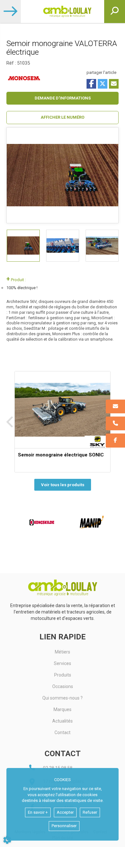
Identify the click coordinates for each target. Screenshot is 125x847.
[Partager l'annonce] (114, 84)
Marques (62, 709)
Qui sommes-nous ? (62, 698)
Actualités (62, 721)
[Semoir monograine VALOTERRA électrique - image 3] (102, 246)
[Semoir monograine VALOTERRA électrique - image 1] (23, 246)
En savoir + (38, 812)
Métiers (62, 651)
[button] (62, 117)
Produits (62, 674)
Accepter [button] (65, 812)
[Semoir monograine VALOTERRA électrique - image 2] (62, 246)
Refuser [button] (90, 812)
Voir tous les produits (62, 484)
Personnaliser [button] (64, 825)
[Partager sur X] (102, 84)
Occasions (62, 686)
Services (62, 663)
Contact (62, 732)
